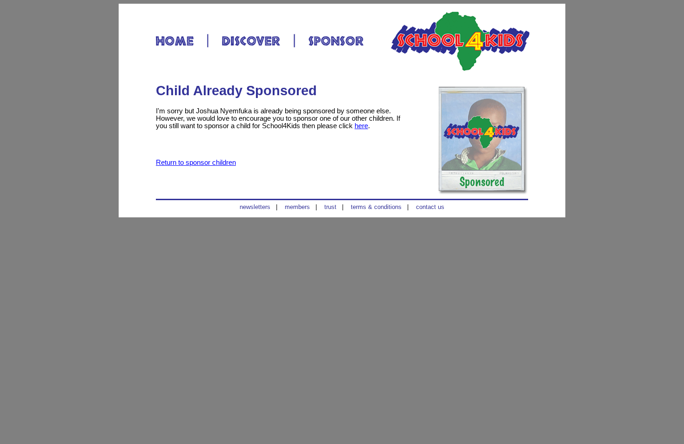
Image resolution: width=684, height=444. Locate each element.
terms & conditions (376, 206)
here (361, 126)
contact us (430, 206)
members (297, 206)
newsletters (255, 206)
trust (330, 206)
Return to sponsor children (196, 162)
